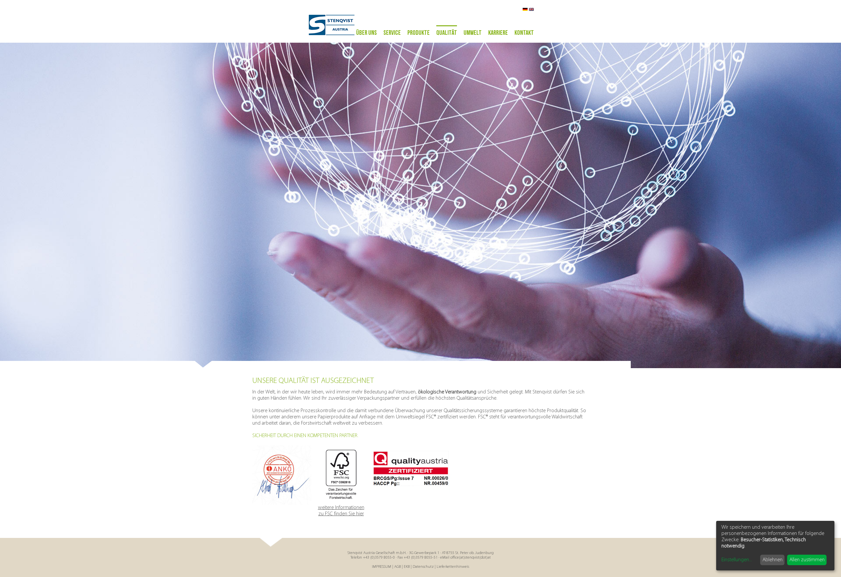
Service (392, 33)
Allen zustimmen (807, 560)
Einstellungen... (736, 560)
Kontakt (524, 33)
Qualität (446, 33)
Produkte (418, 33)
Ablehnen (772, 560)
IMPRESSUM (381, 567)
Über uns (366, 33)
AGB (397, 567)
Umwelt (473, 33)
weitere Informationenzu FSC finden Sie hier (341, 511)
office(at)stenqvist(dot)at (470, 558)
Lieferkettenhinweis (453, 567)
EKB (407, 567)
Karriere (498, 33)
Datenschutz (423, 567)
